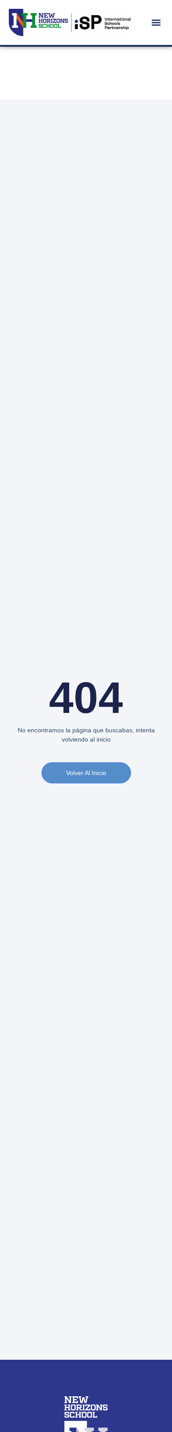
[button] (156, 22)
